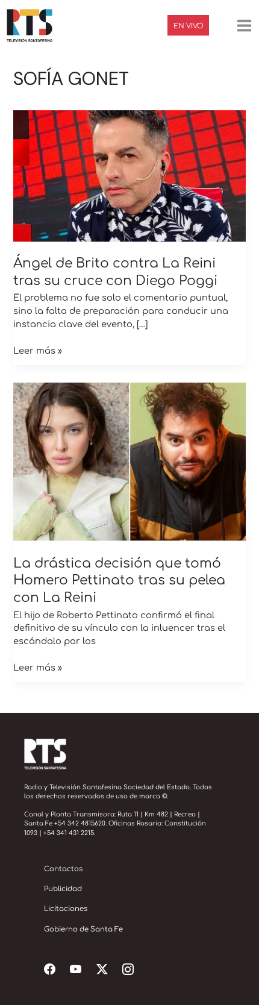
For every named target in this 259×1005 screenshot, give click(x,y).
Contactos (63, 869)
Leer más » (37, 350)
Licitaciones (65, 909)
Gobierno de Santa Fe (83, 929)
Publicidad (63, 889)
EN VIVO (188, 26)
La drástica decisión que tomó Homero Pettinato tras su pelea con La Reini (119, 580)
